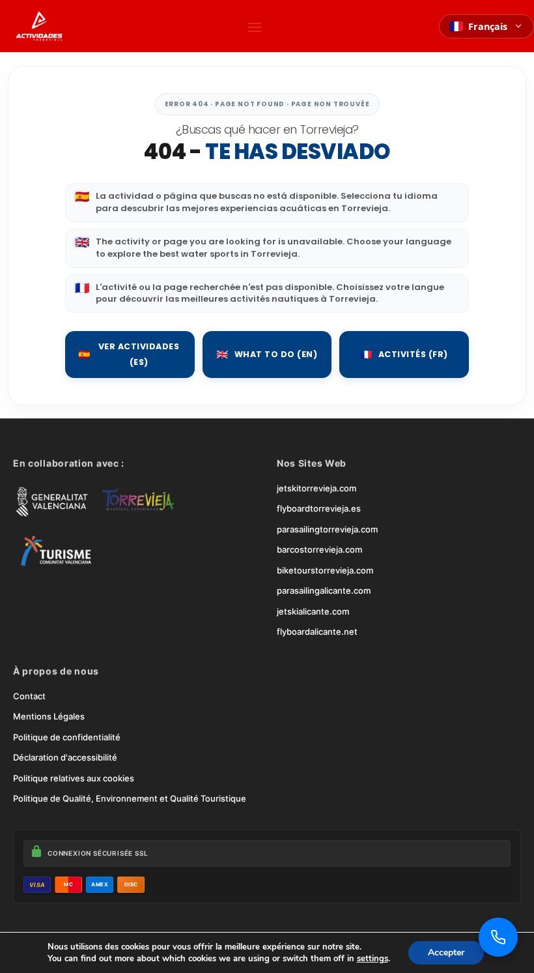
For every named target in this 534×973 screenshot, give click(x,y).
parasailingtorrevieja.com (327, 529)
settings (372, 959)
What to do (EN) (266, 354)
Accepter (446, 952)
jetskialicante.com (313, 611)
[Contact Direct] (498, 937)
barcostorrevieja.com (319, 549)
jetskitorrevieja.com (316, 488)
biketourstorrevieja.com (325, 570)
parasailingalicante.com (324, 590)
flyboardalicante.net (317, 631)
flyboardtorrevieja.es (319, 508)
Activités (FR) (404, 354)
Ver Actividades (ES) (128, 354)
